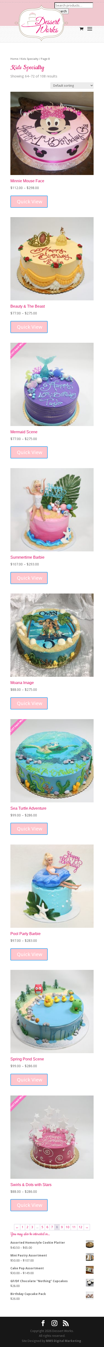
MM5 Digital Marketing (64, 1341)
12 (80, 1227)
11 (74, 1227)
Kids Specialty (29, 59)
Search (61, 11)
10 (67, 1227)
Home (14, 59)
